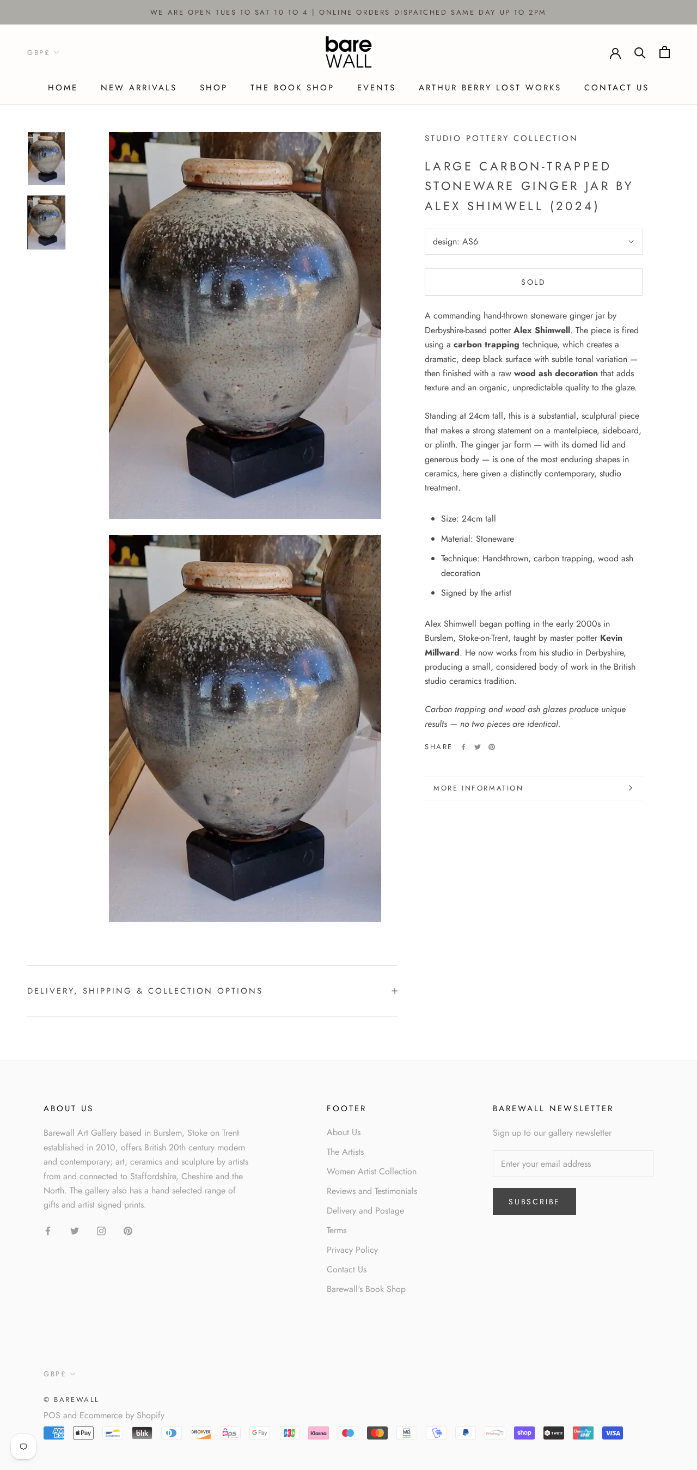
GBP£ (38, 52)
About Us (343, 1132)
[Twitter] (477, 747)
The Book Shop (292, 88)
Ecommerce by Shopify (122, 1415)
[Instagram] (101, 1230)
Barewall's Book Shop (366, 1289)
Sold (533, 282)
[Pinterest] (491, 747)
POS (52, 1415)
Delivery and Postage (365, 1210)
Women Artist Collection (372, 1171)
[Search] (640, 52)
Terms (336, 1230)
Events (376, 88)
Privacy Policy (352, 1250)
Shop (214, 88)
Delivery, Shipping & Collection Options (145, 991)
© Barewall (72, 1399)
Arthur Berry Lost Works (490, 88)
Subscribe (534, 1201)
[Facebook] (463, 747)
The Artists (345, 1152)
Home (63, 88)
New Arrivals (139, 88)
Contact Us (616, 88)
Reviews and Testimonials (372, 1191)
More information (478, 788)
